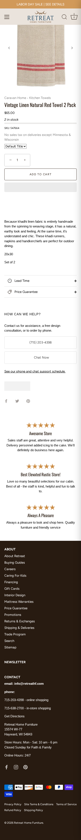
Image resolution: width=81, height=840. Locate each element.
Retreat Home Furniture (28, 822)
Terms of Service (66, 804)
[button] (40, 187)
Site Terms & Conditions (38, 804)
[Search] (64, 17)
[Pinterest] (25, 767)
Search (9, 641)
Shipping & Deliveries (19, 628)
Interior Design (14, 595)
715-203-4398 (14, 700)
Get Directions (14, 716)
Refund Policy (12, 810)
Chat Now (40, 357)
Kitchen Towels (40, 98)
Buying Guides (14, 562)
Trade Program (15, 634)
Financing (11, 582)
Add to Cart (41, 174)
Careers (10, 569)
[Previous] (9, 48)
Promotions (12, 615)
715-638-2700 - (15, 708)
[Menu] (7, 17)
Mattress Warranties (18, 602)
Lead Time (21, 281)
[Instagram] (16, 767)
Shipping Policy (33, 810)
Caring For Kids (15, 576)
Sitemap (10, 647)
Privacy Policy (12, 804)
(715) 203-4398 (40, 342)
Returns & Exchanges (19, 621)
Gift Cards (11, 589)
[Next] (72, 48)
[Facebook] (6, 767)
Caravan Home (15, 98)
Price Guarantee (26, 292)
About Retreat (14, 556)
